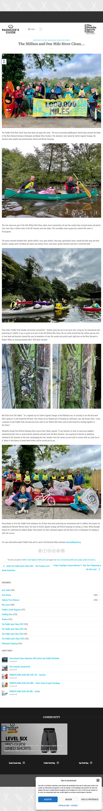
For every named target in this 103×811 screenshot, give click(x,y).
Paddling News (63, 40)
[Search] (41, 29)
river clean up (91, 560)
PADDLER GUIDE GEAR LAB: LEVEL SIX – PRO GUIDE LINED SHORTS (34, 746)
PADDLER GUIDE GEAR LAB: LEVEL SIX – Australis (27, 675)
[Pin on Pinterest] (58, 551)
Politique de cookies (64, 805)
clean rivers (56, 560)
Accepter (48, 799)
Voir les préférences (89, 799)
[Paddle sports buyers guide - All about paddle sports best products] (14, 29)
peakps (80, 560)
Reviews (5, 619)
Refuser (68, 799)
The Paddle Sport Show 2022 (12, 624)
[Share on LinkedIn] (63, 551)
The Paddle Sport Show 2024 (12, 633)
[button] (98, 780)
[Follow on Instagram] (24, 763)
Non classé (6, 604)
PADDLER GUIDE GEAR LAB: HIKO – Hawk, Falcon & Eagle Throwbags (34, 683)
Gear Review (6, 594)
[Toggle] (99, 595)
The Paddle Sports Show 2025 (13, 638)
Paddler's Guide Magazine (44, 40)
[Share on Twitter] (49, 551)
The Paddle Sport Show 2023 (12, 628)
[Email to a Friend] (54, 551)
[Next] (68, 740)
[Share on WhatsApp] (40, 551)
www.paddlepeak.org (73, 542)
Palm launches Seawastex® (19, 666)
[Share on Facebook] (45, 551)
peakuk (85, 560)
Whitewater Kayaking (10, 643)
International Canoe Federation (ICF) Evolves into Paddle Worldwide (34, 658)
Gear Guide (6, 590)
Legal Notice (74, 805)
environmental (65, 560)
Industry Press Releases (10, 599)
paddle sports (74, 560)
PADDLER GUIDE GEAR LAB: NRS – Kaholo (24, 691)
